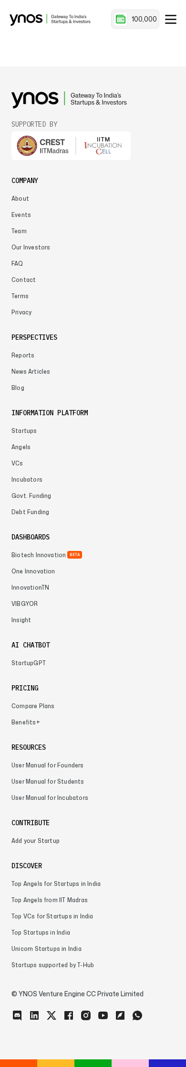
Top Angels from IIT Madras (49, 900)
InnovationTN (30, 587)
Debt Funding (30, 512)
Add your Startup (35, 841)
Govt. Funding (31, 496)
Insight (21, 620)
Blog (17, 388)
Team (19, 231)
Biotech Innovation (38, 555)
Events (21, 215)
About (20, 198)
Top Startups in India (40, 932)
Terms (20, 296)
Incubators (26, 479)
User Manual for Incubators (49, 798)
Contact (23, 280)
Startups (24, 431)
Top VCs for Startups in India (52, 916)
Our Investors (30, 247)
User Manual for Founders (47, 765)
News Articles (30, 371)
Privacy (21, 312)
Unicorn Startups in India (46, 949)
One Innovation (33, 571)
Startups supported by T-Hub (52, 965)
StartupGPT (28, 663)
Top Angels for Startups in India (56, 884)
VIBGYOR (24, 604)
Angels (21, 447)
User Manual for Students (47, 781)
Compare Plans (32, 706)
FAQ (17, 263)
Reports (22, 355)
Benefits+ (25, 722)
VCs (17, 463)
